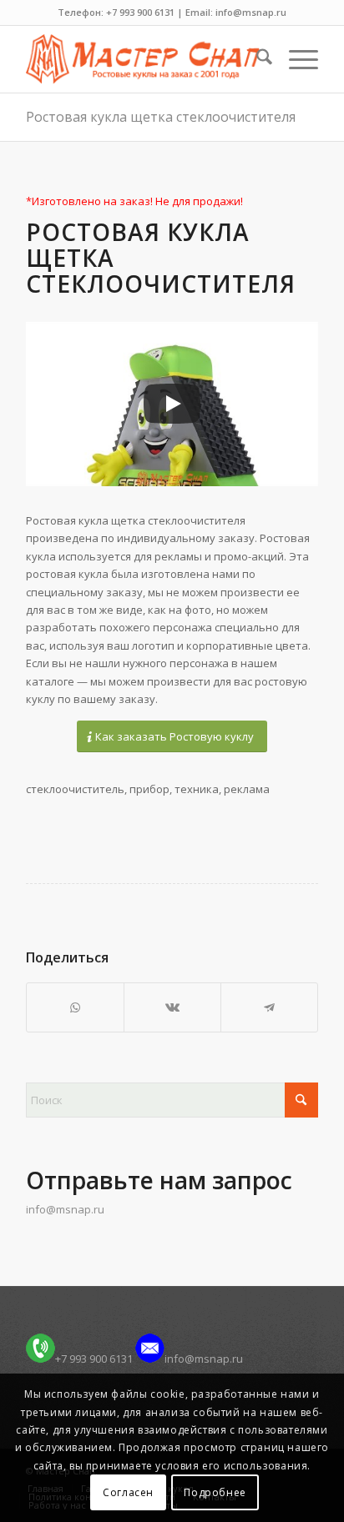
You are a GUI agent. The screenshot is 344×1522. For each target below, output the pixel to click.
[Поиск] (256, 59)
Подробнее (214, 1492)
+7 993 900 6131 (94, 1358)
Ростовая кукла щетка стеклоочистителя (161, 117)
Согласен (128, 1492)
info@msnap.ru (65, 1209)
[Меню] (295, 59)
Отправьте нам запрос (159, 1180)
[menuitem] (256, 59)
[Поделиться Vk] (172, 1007)
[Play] (172, 404)
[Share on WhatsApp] (75, 1007)
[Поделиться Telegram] (269, 1007)
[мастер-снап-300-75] (143, 59)
